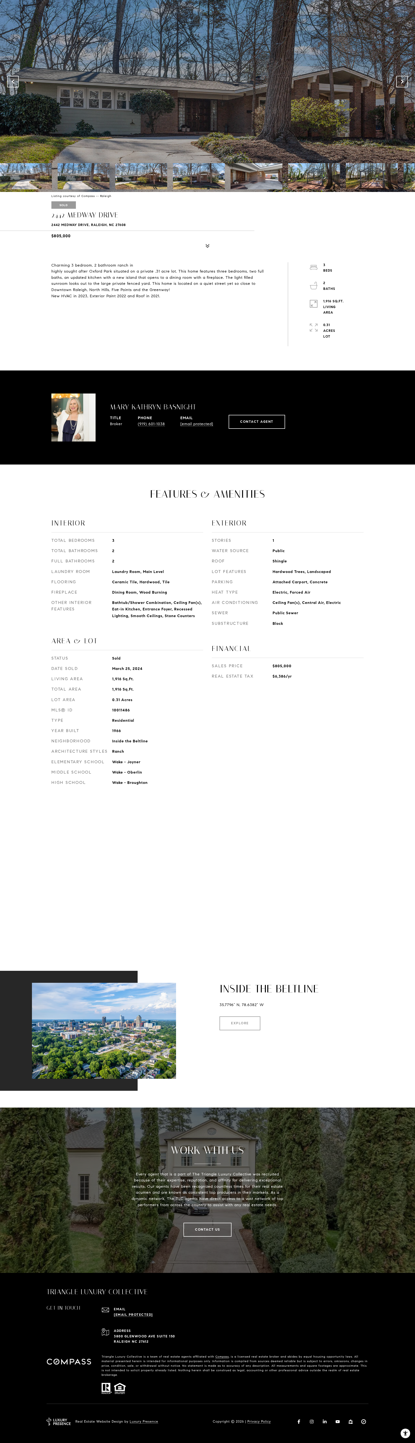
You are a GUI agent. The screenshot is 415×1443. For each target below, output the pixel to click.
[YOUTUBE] (337, 1421)
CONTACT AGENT (257, 422)
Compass (222, 1356)
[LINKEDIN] (325, 1421)
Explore (240, 1023)
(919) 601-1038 (151, 424)
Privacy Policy (259, 1421)
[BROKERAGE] (363, 1421)
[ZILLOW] (350, 1421)
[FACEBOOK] (299, 1421)
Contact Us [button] (207, 1230)
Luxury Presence (144, 1421)
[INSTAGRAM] (312, 1421)
